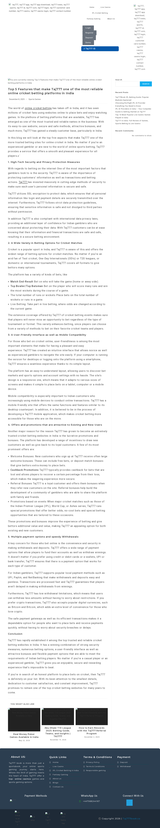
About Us (111, 19)
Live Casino (105, 7)
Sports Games (35, 99)
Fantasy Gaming (93, 19)
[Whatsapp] (137, 803)
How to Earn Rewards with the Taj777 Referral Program (91, 731)
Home (92, 7)
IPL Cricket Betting (100, 13)
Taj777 (23, 182)
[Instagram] (144, 803)
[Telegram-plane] (129, 803)
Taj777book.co (131, 818)
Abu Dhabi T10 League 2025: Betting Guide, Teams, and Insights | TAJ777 (58, 732)
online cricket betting (38, 108)
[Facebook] (122, 803)
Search (118, 80)
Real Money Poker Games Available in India (24, 735)
